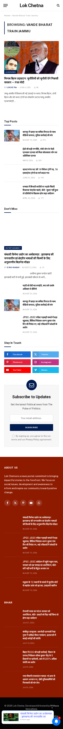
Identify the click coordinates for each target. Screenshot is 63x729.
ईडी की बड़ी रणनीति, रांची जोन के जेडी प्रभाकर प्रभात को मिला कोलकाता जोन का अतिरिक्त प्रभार (40, 152)
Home (7, 15)
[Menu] (5, 5)
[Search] (58, 5)
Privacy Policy (32, 439)
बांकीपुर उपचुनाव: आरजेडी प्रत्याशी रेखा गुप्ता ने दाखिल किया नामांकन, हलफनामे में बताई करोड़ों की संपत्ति (39, 635)
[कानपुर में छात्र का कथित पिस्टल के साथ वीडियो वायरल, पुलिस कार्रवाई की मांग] (12, 135)
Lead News (11, 72)
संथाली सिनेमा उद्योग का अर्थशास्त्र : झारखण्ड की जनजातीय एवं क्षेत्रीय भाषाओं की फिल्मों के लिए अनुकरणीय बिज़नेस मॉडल (29, 258)
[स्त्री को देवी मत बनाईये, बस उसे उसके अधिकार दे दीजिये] (12, 289)
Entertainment (13, 248)
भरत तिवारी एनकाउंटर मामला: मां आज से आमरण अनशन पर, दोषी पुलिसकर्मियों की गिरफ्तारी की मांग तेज (39, 679)
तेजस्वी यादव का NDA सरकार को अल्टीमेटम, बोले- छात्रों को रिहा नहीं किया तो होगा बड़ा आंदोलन (40, 614)
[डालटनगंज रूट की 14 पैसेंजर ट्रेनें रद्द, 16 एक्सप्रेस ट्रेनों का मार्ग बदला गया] (12, 173)
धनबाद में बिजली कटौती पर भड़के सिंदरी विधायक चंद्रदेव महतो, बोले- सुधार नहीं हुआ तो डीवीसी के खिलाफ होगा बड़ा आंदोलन (40, 190)
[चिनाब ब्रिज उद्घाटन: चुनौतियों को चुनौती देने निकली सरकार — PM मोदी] (31, 57)
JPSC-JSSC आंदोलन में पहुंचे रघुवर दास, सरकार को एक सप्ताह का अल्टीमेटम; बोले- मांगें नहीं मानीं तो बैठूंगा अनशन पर (40, 565)
